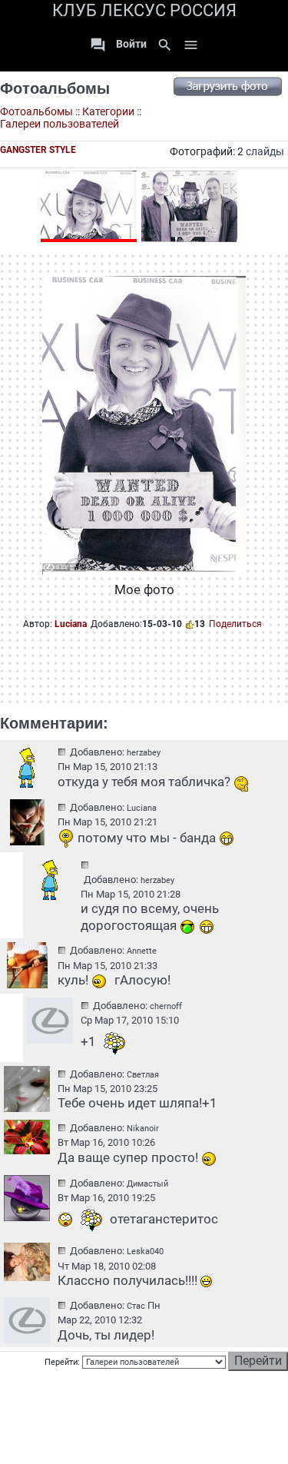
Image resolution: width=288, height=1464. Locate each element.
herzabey (144, 753)
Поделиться (235, 624)
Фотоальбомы (55, 88)
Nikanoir (143, 1129)
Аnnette (142, 951)
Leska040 (145, 1252)
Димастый (147, 1184)
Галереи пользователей (59, 124)
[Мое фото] (89, 206)
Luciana (71, 624)
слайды (265, 151)
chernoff (166, 1006)
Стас (136, 1306)
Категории (108, 111)
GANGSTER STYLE (38, 149)
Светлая (143, 1075)
